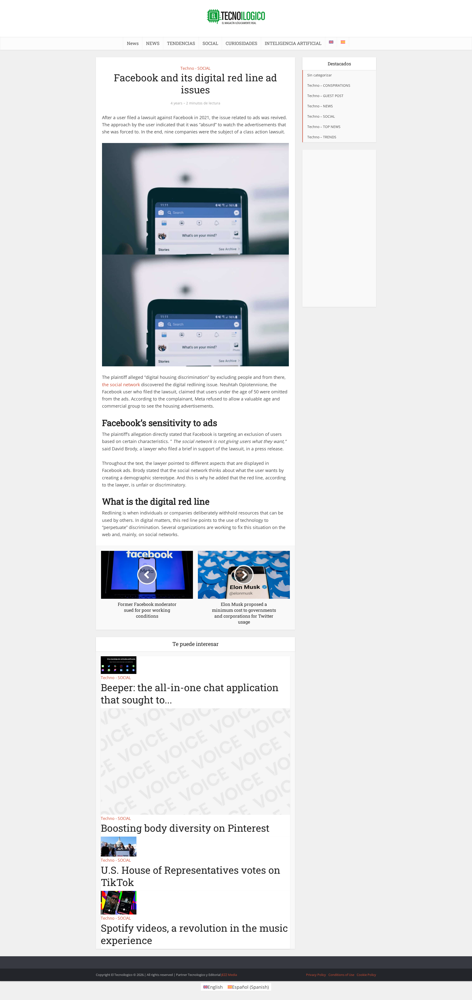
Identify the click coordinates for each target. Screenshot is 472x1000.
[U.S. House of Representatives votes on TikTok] (118, 846)
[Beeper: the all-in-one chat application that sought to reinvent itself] (118, 665)
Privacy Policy (316, 974)
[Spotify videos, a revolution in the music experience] (118, 902)
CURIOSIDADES (241, 43)
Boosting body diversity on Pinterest (185, 827)
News (133, 43)
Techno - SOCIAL (195, 68)
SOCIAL (210, 43)
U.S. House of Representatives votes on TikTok (190, 876)
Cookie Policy (366, 974)
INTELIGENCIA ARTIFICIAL (293, 43)
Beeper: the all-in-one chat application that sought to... (190, 693)
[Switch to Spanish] (343, 42)
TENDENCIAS (181, 43)
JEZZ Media (229, 974)
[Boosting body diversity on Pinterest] (195, 761)
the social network (121, 384)
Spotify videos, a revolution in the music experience (194, 934)
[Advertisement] (339, 228)
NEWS (153, 43)
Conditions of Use (341, 974)
